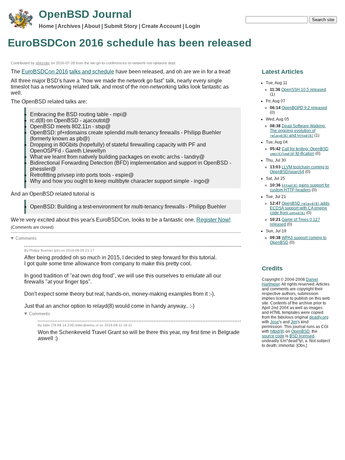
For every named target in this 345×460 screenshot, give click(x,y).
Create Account (161, 26)
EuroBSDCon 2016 (45, 71)
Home (46, 26)
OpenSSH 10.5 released (303, 89)
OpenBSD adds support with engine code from (300, 208)
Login (192, 26)
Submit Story (120, 26)
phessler (43, 63)
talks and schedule (91, 71)
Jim (294, 322)
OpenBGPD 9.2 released (304, 107)
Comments (26, 238)
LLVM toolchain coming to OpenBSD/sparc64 (299, 169)
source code (273, 336)
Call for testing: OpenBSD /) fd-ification (299, 151)
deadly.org (318, 317)
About (92, 26)
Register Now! (213, 220)
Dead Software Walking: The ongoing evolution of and (298, 131)
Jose (274, 322)
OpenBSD (300, 331)
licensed (301, 336)
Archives (69, 26)
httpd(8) (277, 331)
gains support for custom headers (300, 187)
